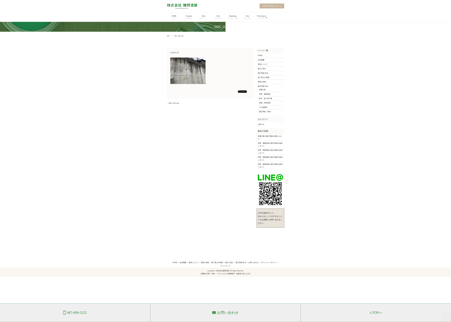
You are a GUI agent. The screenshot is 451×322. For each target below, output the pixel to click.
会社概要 (261, 60)
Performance (261, 17)
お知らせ (261, 124)
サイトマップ (225, 266)
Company (189, 17)
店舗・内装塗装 (264, 103)
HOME (174, 17)
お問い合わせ (253, 262)
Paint (203, 17)
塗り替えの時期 (263, 77)
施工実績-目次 (263, 73)
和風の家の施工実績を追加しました (270, 137)
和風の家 (262, 90)
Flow (247, 17)
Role (218, 17)
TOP (168, 36)
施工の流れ (262, 69)
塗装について (263, 64)
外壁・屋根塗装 (264, 94)
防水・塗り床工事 (265, 98)
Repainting (233, 17)
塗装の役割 (262, 82)
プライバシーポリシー (269, 262)
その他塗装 (263, 107)
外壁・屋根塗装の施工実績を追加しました (270, 144)
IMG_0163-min (174, 103)
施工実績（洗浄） (265, 112)
